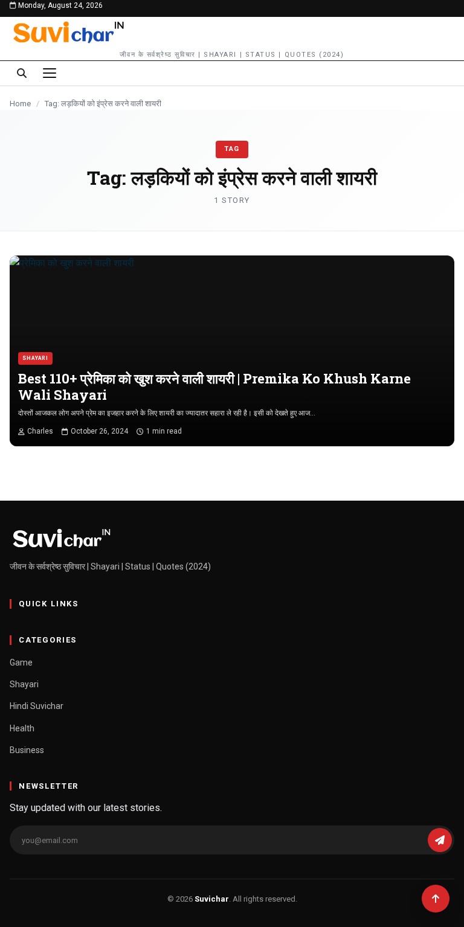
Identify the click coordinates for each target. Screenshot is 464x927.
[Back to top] (436, 899)
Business (27, 750)
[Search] (22, 73)
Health (22, 728)
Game (21, 662)
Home (20, 103)
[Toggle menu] (49, 73)
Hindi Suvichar (36, 706)
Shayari (35, 358)
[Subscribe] (440, 840)
